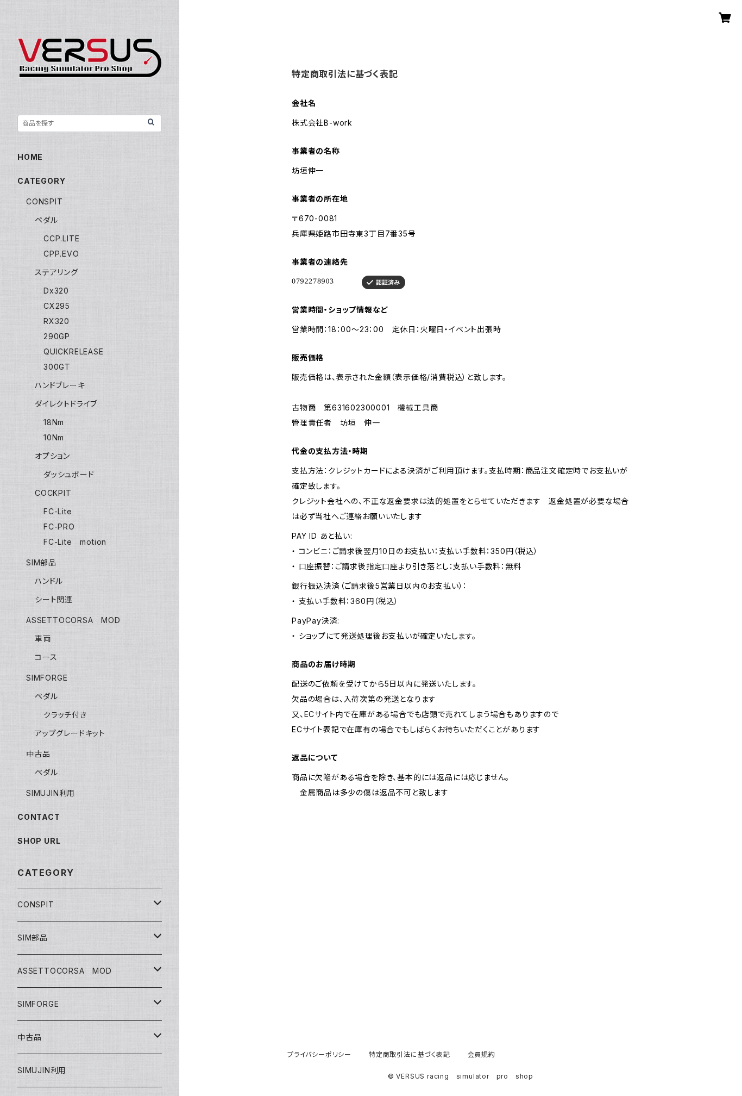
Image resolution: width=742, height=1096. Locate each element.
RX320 (56, 321)
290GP (56, 336)
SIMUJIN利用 (50, 793)
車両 (43, 638)
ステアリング (56, 272)
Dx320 (56, 290)
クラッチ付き (65, 714)
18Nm (53, 422)
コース (46, 657)
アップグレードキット (70, 733)
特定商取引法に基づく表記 (409, 1054)
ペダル (46, 220)
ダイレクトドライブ (66, 403)
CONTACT (38, 816)
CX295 (56, 305)
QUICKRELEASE (73, 351)
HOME (30, 156)
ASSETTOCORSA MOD (73, 620)
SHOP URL (38, 840)
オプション (52, 455)
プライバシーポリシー (319, 1054)
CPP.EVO (61, 253)
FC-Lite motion (74, 541)
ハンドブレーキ (60, 385)
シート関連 (54, 599)
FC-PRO (59, 526)
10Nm (53, 437)
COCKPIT (53, 492)
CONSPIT (44, 201)
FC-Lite (57, 511)
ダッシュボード (69, 474)
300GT (57, 366)
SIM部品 (41, 562)
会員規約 (481, 1054)
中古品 (38, 753)
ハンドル (49, 581)
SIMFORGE (46, 677)
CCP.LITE (61, 238)
